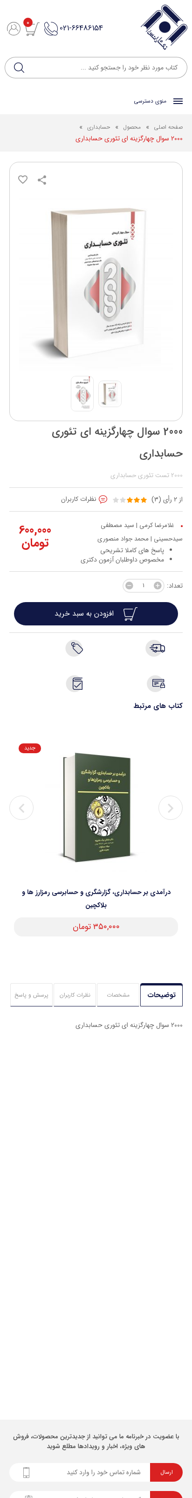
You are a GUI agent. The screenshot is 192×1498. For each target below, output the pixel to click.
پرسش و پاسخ (31, 995)
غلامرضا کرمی (156, 525)
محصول (131, 127)
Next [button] (170, 808)
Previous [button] (21, 808)
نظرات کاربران (75, 995)
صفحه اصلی (168, 127)
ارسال (166, 1472)
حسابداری (98, 127)
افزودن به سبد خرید (85, 613)
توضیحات (161, 995)
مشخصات (118, 995)
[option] (96, 839)
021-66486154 (81, 28)
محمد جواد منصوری (123, 539)
